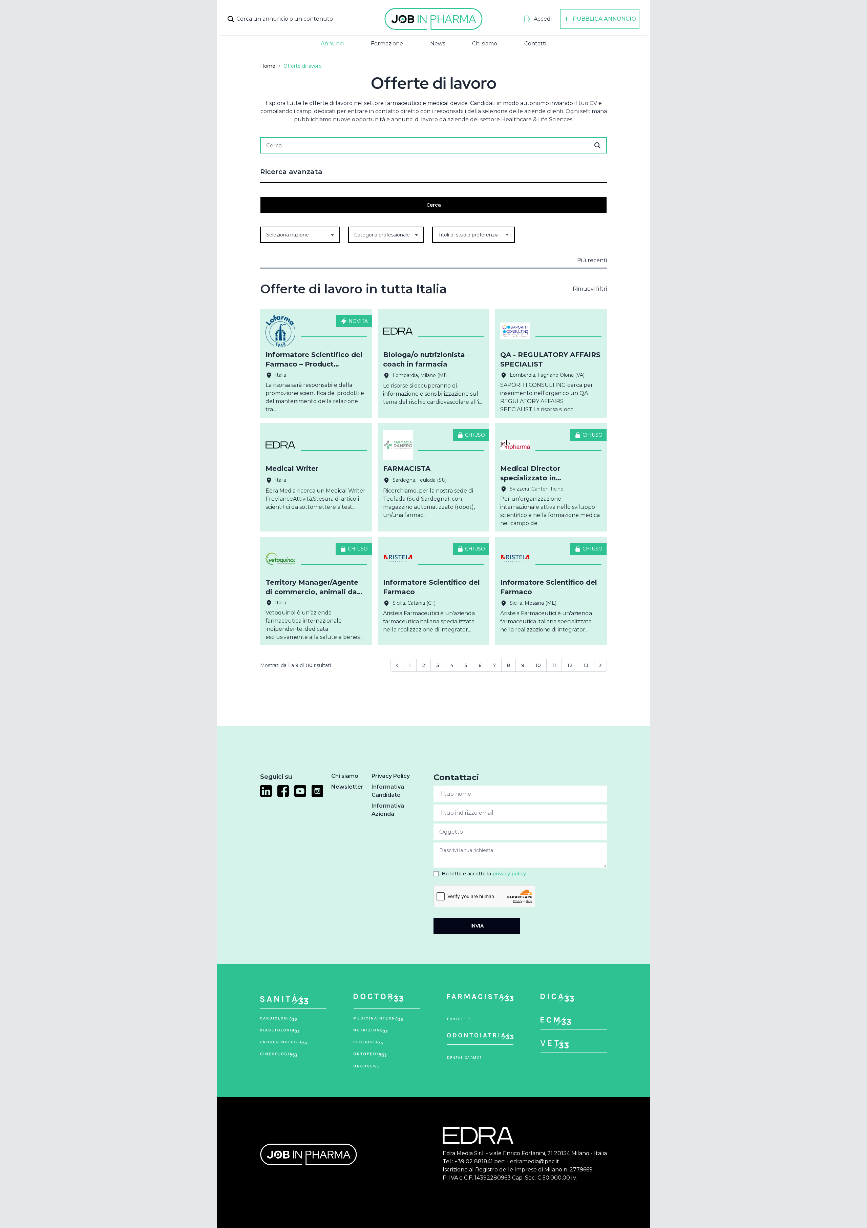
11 (554, 665)
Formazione (387, 43)
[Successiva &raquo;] (600, 665)
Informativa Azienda (388, 810)
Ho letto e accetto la (484, 874)
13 (586, 665)
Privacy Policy (391, 776)
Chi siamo (484, 43)
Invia (477, 926)
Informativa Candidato (388, 791)
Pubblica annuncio (604, 19)
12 (569, 665)
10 (538, 665)
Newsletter (347, 787)
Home (267, 66)
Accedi (543, 19)
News (437, 43)
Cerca (433, 205)
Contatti (535, 43)
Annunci (332, 43)
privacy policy (509, 874)
